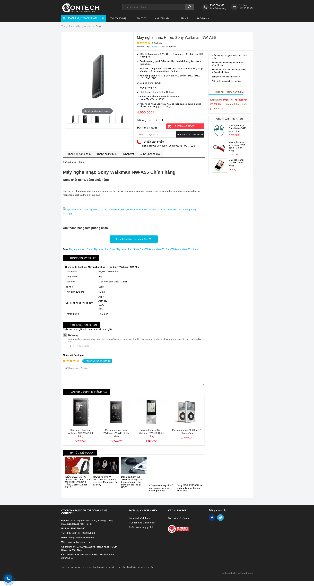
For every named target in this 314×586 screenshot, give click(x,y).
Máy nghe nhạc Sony (104, 249)
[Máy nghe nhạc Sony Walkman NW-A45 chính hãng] (116, 425)
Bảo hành (202, 18)
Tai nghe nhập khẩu (126, 564)
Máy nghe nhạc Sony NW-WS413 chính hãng (237, 128)
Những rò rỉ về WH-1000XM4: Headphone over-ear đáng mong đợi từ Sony (105, 480)
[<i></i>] (185, 525)
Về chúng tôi (177, 507)
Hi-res (195, 249)
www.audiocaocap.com (79, 539)
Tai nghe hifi (67, 564)
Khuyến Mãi (162, 18)
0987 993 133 (73, 529)
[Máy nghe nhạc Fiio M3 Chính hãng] (219, 171)
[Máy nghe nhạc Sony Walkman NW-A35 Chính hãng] (81, 425)
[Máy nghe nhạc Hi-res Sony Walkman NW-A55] (72, 122)
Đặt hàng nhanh (147, 127)
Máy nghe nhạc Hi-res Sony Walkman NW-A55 (140, 249)
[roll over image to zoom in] (97, 76)
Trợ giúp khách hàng (139, 514)
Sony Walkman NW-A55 (178, 249)
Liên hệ (183, 18)
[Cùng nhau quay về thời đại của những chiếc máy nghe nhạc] (161, 465)
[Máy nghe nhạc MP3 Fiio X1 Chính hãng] (187, 425)
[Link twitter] (221, 515)
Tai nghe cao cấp (217, 507)
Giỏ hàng (243, 5)
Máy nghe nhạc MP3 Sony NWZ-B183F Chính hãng (237, 146)
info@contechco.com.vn (81, 534)
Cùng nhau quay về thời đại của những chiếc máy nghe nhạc (161, 479)
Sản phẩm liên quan (229, 119)
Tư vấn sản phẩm (153, 141)
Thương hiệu (119, 18)
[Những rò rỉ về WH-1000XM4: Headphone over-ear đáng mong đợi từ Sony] (105, 465)
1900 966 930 (217, 5)
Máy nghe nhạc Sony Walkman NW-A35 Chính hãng (81, 433)
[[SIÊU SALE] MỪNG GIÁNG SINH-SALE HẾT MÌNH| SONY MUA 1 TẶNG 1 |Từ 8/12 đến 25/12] (77, 465)
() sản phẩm (246, 7)
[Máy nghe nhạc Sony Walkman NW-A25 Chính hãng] (151, 425)
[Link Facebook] (212, 515)
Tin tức (142, 18)
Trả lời (71, 346)
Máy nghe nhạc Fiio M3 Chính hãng (236, 162)
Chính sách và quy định (141, 524)
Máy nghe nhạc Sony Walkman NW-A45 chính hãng (116, 433)
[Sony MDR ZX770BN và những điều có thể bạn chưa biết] (189, 465)
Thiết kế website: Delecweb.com (236, 569)
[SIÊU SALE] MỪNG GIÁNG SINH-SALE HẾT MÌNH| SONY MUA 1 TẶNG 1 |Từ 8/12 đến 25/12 (77, 482)
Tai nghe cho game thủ (85, 564)
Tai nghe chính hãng (106, 564)
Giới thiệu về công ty (178, 514)
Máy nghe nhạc (77, 249)
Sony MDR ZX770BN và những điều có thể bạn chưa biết (189, 479)
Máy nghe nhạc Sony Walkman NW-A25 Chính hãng (151, 433)
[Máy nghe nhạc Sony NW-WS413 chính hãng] (219, 137)
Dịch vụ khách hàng (143, 507)
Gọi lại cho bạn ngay (190, 134)
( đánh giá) (157, 43)
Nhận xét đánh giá (73, 355)
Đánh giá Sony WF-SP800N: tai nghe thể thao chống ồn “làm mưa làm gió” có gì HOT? (132, 482)
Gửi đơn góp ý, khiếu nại (142, 519)
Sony (154, 46)
